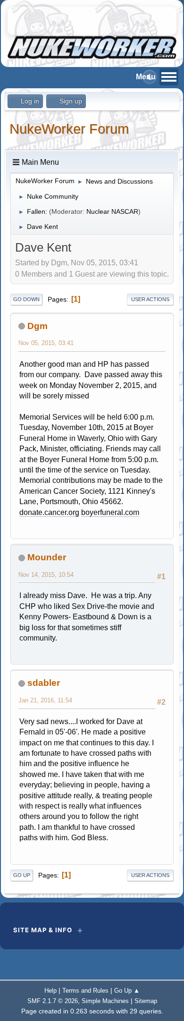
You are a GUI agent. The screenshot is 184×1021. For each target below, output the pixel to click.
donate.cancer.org (49, 512)
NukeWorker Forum (69, 128)
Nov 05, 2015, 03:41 (46, 342)
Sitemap (145, 1000)
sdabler (43, 683)
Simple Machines (105, 1000)
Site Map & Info (42, 930)
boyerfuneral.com (110, 512)
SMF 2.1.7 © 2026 (52, 1000)
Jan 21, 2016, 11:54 (45, 700)
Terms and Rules (85, 990)
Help (50, 990)
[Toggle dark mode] (149, 77)
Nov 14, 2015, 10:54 (46, 574)
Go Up (21, 875)
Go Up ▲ (127, 990)
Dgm (37, 326)
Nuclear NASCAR (112, 211)
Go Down (26, 299)
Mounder (46, 557)
